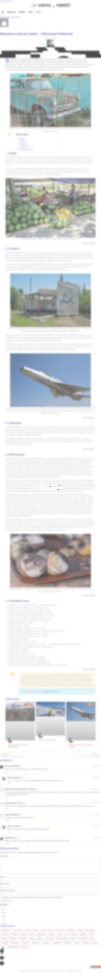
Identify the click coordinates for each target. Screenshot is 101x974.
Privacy (58, 489)
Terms (60, 489)
